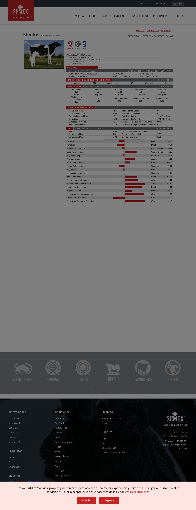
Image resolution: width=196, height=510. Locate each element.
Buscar (143, 3)
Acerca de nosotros (111, 418)
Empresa (79, 16)
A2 (56, 465)
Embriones (120, 16)
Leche (92, 16)
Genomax (60, 432)
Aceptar (86, 500)
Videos (161, 3)
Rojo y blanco (62, 456)
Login (179, 3)
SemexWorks (14, 423)
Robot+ (58, 446)
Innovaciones (140, 16)
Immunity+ (13, 418)
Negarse (109, 500)
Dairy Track (14, 432)
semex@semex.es (179, 444)
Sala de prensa (109, 447)
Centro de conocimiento (114, 452)
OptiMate (13, 427)
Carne (105, 16)
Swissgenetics (62, 475)
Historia (105, 423)
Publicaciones (161, 16)
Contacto (181, 16)
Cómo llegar (182, 448)
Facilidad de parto (64, 442)
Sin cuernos (60, 461)
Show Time (60, 451)
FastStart (59, 423)
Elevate (12, 437)
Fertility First (61, 427)
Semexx (59, 437)
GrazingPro (60, 470)
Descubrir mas (139, 492)
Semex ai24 (14, 442)
